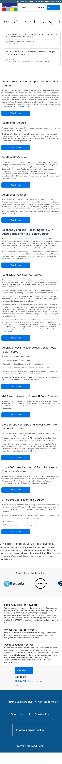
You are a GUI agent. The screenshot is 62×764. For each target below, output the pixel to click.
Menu (24, 7)
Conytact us (42, 714)
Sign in (41, 7)
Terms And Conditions (30, 746)
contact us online (32, 620)
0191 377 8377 (22, 681)
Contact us (17, 714)
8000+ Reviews (42, 1)
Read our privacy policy (30, 730)
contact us (17, 660)
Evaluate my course (25, 1)
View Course (16, 113)
